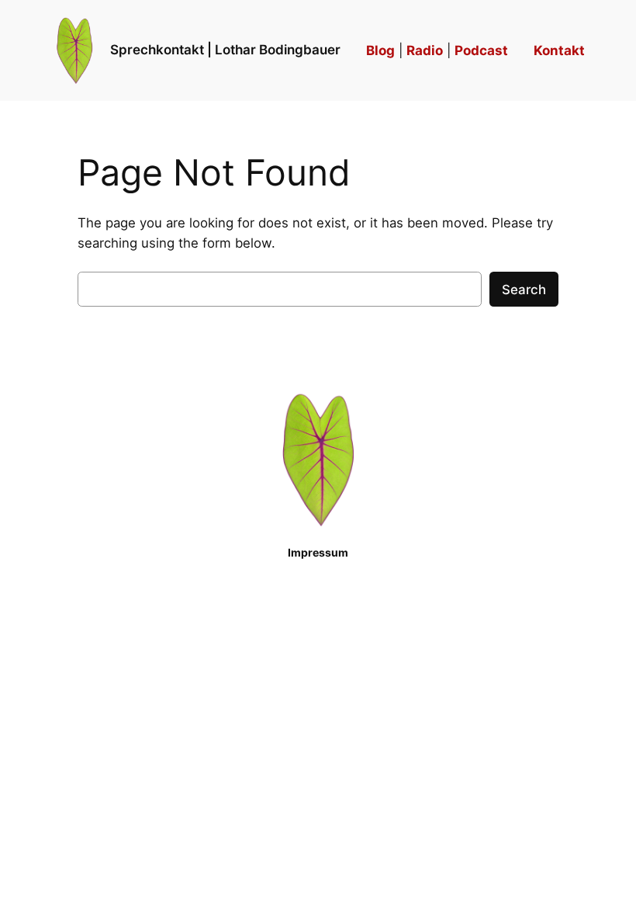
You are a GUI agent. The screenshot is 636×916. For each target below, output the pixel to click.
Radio (424, 50)
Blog (380, 50)
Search (524, 289)
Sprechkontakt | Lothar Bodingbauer (225, 49)
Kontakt (559, 50)
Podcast (481, 50)
